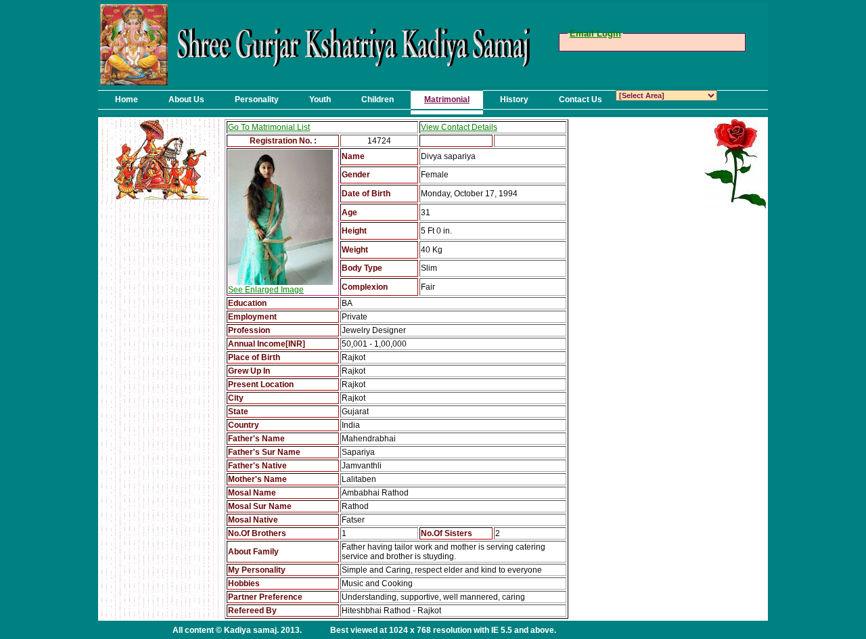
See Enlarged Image (266, 289)
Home (126, 99)
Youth (320, 99)
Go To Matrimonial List (269, 127)
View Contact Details (459, 127)
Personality (257, 99)
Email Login (595, 33)
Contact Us (580, 99)
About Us (186, 99)
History (514, 99)
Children (377, 99)
